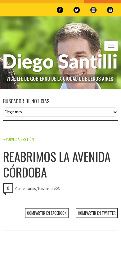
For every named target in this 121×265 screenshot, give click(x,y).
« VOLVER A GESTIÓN (18, 139)
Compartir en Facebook (46, 213)
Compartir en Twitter (97, 213)
